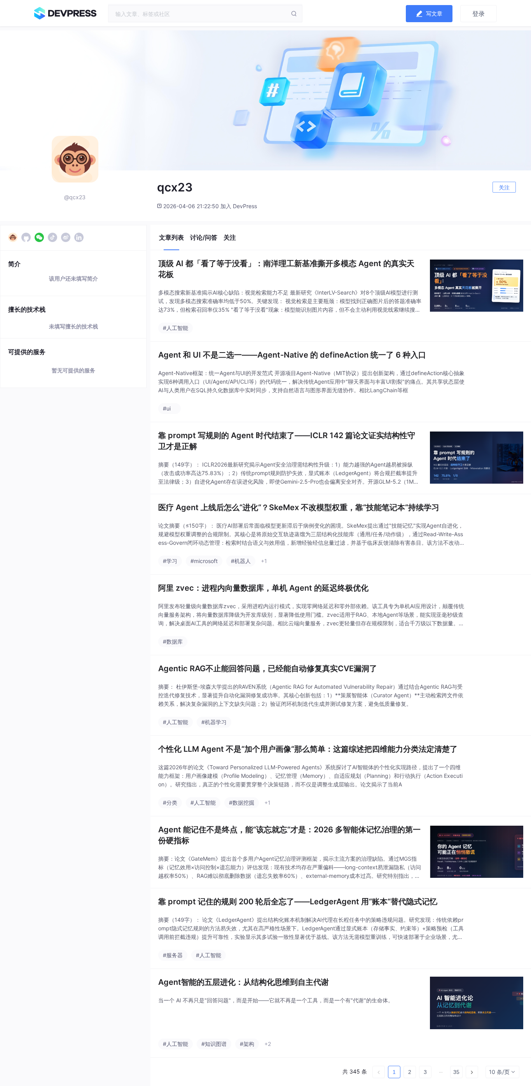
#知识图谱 (214, 1043)
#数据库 (173, 641)
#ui (167, 408)
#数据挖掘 (241, 802)
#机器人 (241, 561)
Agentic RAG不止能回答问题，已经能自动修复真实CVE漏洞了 (267, 668)
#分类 (170, 802)
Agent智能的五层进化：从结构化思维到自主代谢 (243, 982)
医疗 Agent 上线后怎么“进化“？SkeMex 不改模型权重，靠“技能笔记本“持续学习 (298, 507)
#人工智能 (175, 328)
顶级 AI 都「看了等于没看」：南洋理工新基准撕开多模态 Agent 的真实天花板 (286, 269)
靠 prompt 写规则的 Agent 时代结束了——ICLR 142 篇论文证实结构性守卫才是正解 (286, 441)
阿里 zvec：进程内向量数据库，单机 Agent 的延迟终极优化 (263, 588)
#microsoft (204, 561)
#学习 (170, 561)
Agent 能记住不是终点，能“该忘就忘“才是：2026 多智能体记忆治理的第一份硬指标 (289, 835)
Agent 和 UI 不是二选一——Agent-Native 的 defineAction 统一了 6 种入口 (292, 355)
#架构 (247, 1043)
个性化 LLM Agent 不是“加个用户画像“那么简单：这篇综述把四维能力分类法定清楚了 (308, 749)
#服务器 (173, 955)
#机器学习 (214, 722)
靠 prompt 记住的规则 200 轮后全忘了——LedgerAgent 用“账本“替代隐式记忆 (297, 901)
